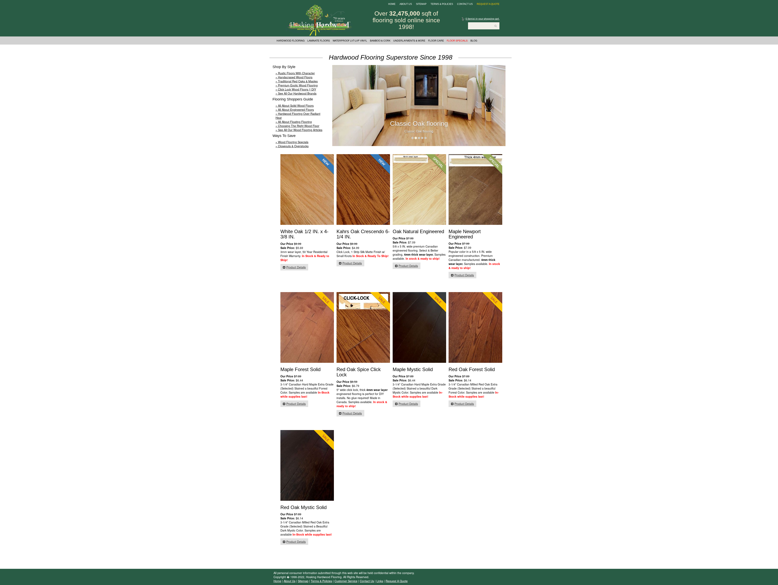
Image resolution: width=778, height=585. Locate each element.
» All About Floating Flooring (294, 122)
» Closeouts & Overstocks (292, 146)
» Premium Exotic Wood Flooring (297, 85)
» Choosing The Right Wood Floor (297, 126)
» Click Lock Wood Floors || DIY (296, 89)
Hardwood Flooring (291, 40)
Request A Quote (488, 4)
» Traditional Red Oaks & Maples (297, 81)
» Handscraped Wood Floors (294, 77)
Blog (473, 40)
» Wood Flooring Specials (292, 142)
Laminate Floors (318, 40)
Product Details (296, 267)
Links (379, 581)
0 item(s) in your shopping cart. (482, 18)
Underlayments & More (409, 40)
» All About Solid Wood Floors (295, 106)
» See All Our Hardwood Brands (296, 93)
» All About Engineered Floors (295, 110)
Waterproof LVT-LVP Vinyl (350, 40)
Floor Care (436, 40)
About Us (406, 4)
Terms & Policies (442, 4)
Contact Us (465, 4)
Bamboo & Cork (380, 40)
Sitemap (421, 4)
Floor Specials (457, 40)
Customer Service (345, 581)
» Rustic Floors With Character (295, 73)
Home (391, 4)
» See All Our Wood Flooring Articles (299, 130)
